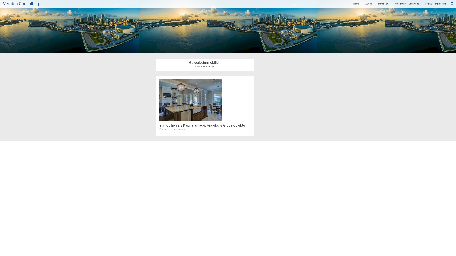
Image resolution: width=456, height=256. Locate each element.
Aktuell (368, 3)
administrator (181, 129)
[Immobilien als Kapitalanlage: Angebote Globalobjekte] (190, 120)
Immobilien (383, 3)
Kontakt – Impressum (435, 3)
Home (356, 3)
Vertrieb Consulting (21, 3)
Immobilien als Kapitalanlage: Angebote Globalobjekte (202, 125)
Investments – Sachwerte (406, 3)
